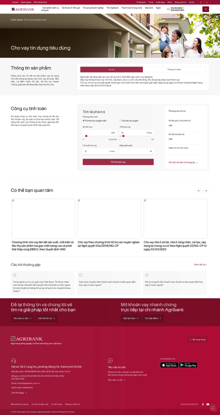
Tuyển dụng (160, 2)
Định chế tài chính (40, 2)
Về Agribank (141, 2)
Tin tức (151, 2)
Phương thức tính (90, 117)
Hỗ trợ (169, 2)
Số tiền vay (87, 127)
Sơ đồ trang (57, 404)
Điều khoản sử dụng (19, 404)
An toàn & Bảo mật (40, 404)
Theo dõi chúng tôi (189, 404)
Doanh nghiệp (26, 2)
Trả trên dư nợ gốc (130, 121)
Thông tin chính (174, 69)
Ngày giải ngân (126, 145)
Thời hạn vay (125, 127)
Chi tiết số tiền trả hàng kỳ (182, 162)
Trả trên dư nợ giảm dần (95, 121)
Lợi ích (112, 69)
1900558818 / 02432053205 (177, 9)
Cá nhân (15, 2)
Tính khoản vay (118, 162)
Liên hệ (191, 2)
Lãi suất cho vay (90, 145)
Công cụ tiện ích (180, 2)
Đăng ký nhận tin (72, 404)
